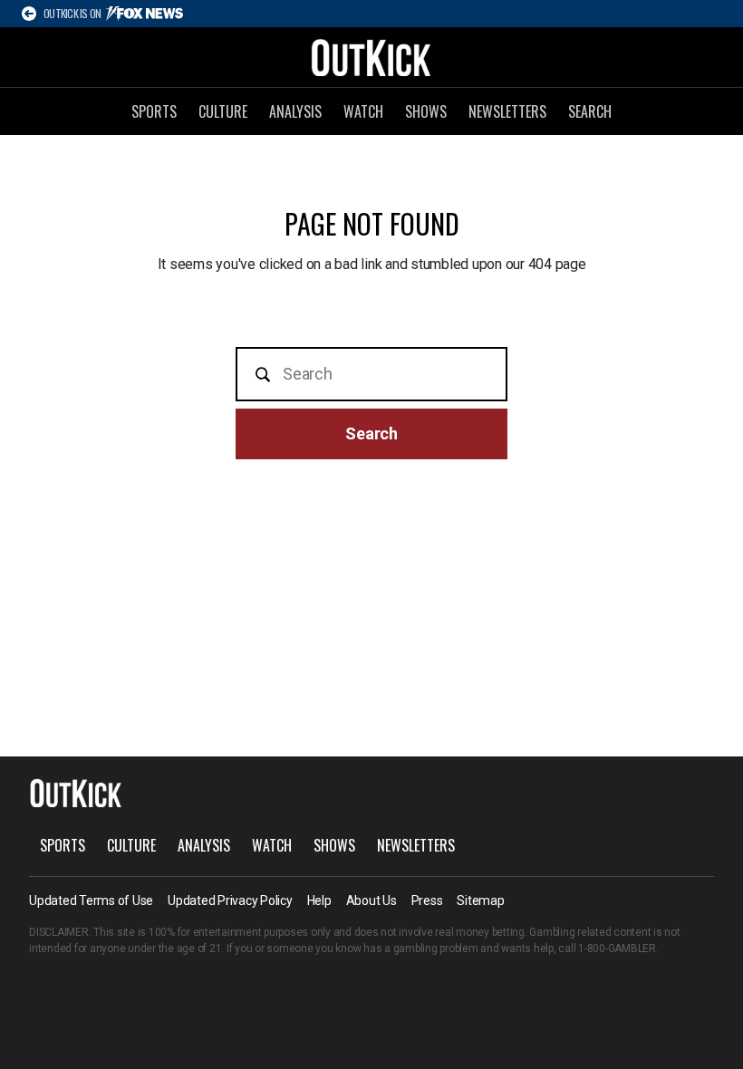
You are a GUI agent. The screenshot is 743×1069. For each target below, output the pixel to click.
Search (590, 111)
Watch (363, 111)
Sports (154, 111)
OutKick (371, 57)
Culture (222, 111)
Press (427, 900)
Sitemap (480, 900)
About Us (371, 900)
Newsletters (507, 111)
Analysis (295, 111)
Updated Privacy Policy (230, 900)
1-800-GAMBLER (617, 948)
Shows (426, 111)
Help (319, 900)
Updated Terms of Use (91, 900)
